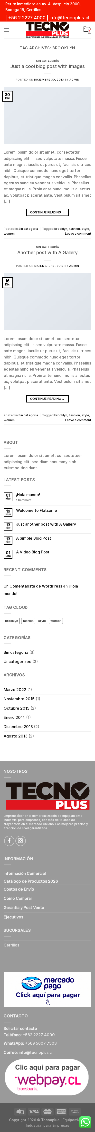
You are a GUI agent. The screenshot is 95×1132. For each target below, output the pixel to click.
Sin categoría (47, 60)
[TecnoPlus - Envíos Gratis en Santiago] (47, 30)
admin (74, 79)
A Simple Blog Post (33, 538)
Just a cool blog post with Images (47, 66)
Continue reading (47, 212)
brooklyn (60, 229)
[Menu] (7, 30)
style (85, 229)
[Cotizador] (87, 30)
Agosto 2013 (16, 736)
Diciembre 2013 (18, 726)
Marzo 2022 (15, 689)
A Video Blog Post (32, 552)
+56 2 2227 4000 (27, 18)
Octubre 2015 (16, 708)
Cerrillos (11, 945)
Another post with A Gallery (47, 252)
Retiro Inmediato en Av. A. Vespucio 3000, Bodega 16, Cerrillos (43, 7)
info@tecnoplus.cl (69, 18)
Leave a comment (78, 233)
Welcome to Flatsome (36, 510)
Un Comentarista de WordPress (33, 586)
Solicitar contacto (20, 1028)
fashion (74, 229)
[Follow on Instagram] (20, 841)
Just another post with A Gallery (46, 524)
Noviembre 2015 (19, 699)
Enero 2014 (14, 717)
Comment (23, 500)
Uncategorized (17, 661)
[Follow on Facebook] (9, 841)
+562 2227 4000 (39, 1035)
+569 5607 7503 (41, 1043)
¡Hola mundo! (28, 494)
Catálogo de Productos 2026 (31, 881)
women (9, 233)
